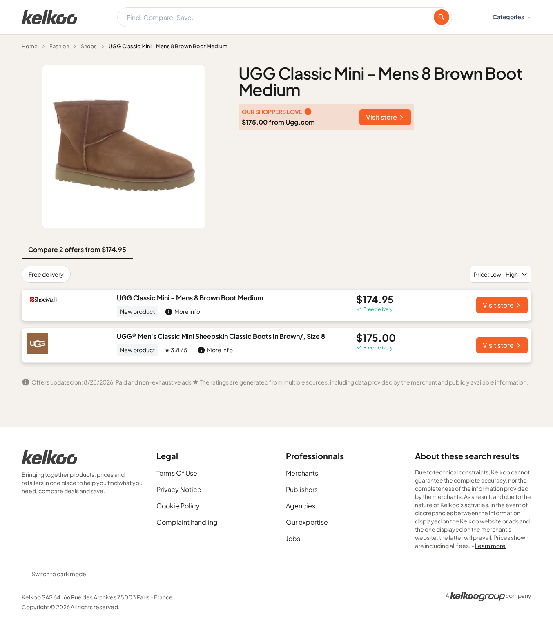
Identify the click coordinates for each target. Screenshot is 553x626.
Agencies (300, 505)
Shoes (89, 46)
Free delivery (46, 274)
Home (30, 46)
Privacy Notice (178, 489)
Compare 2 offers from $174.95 (77, 249)
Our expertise (307, 522)
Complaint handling (187, 522)
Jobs (293, 538)
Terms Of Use (176, 473)
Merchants (302, 473)
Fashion (59, 46)
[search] (441, 17)
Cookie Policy (178, 505)
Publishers (302, 489)
